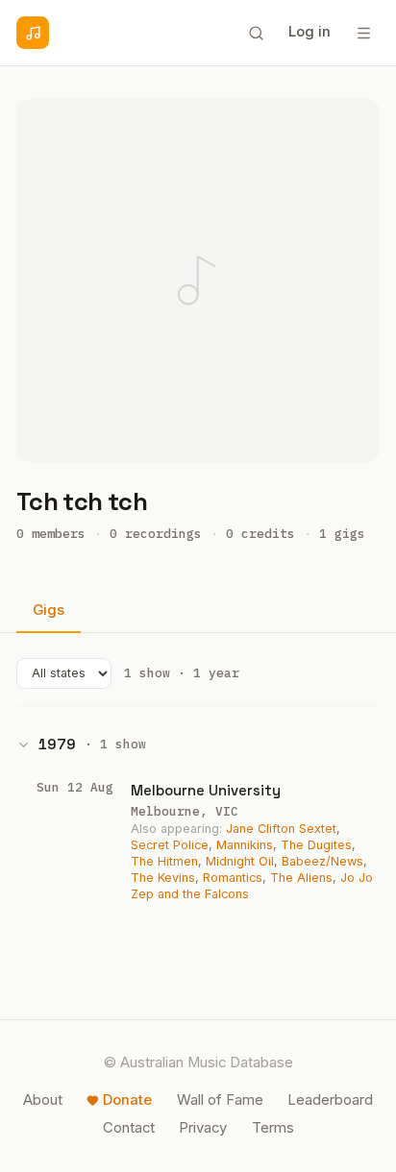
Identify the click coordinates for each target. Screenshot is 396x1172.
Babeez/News (322, 861)
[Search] (255, 32)
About (42, 1100)
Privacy (203, 1127)
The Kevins (163, 877)
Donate (127, 1100)
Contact (129, 1127)
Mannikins (244, 845)
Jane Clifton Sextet (281, 828)
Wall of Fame (220, 1100)
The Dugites (316, 845)
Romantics (232, 877)
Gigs (48, 610)
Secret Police (170, 845)
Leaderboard (330, 1100)
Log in (309, 31)
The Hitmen (164, 861)
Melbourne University (206, 790)
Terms (273, 1127)
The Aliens (301, 877)
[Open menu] (363, 32)
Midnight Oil (240, 861)
